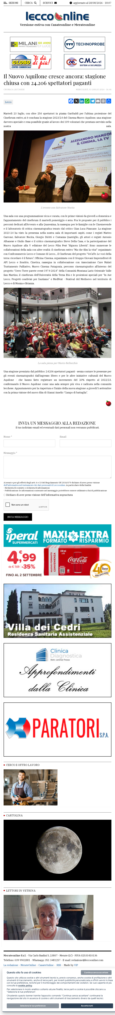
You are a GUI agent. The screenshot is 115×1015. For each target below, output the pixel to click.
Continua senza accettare (96, 972)
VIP (76, 965)
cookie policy (25, 985)
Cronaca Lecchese (14, 89)
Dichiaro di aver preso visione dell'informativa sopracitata (39, 494)
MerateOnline (28, 965)
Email (63, 436)
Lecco (8, 102)
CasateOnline (46, 965)
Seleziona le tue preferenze (33, 1005)
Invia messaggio (17, 516)
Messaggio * (10, 452)
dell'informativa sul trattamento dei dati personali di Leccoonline (34, 485)
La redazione (11, 965)
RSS (59, 965)
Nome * (8, 436)
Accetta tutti (87, 1005)
